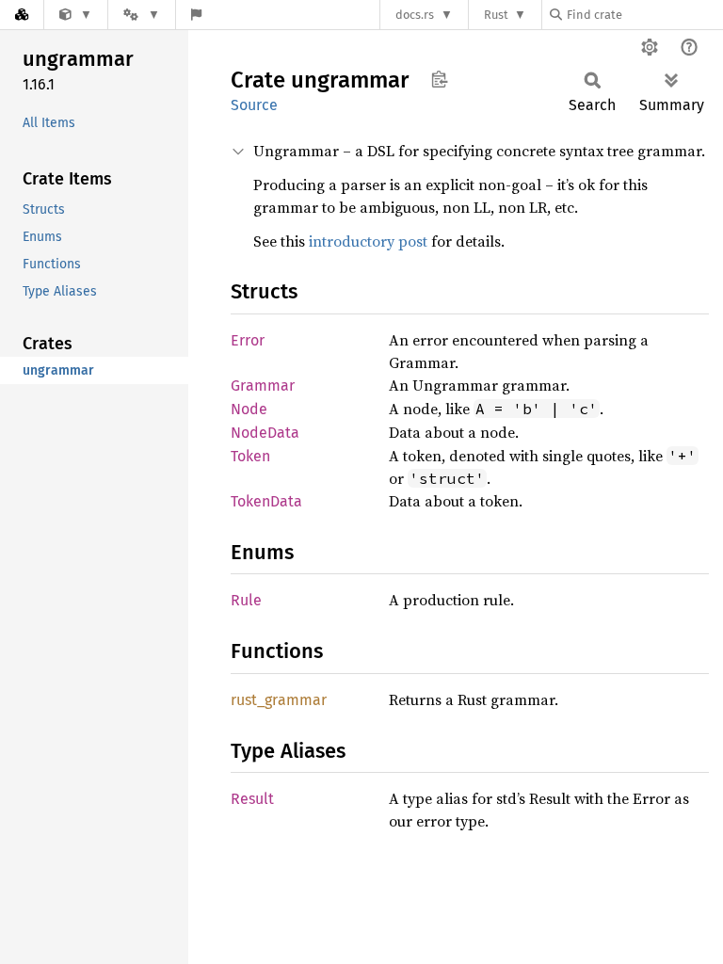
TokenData (266, 501)
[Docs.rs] (21, 14)
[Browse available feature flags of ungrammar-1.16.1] (196, 14)
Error (248, 340)
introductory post (368, 241)
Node (249, 409)
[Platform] (141, 14)
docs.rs (414, 15)
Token (250, 456)
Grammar (263, 385)
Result (252, 799)
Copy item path (439, 79)
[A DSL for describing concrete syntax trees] (75, 14)
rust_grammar (279, 700)
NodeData (265, 433)
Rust (496, 15)
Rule (246, 600)
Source (254, 105)
